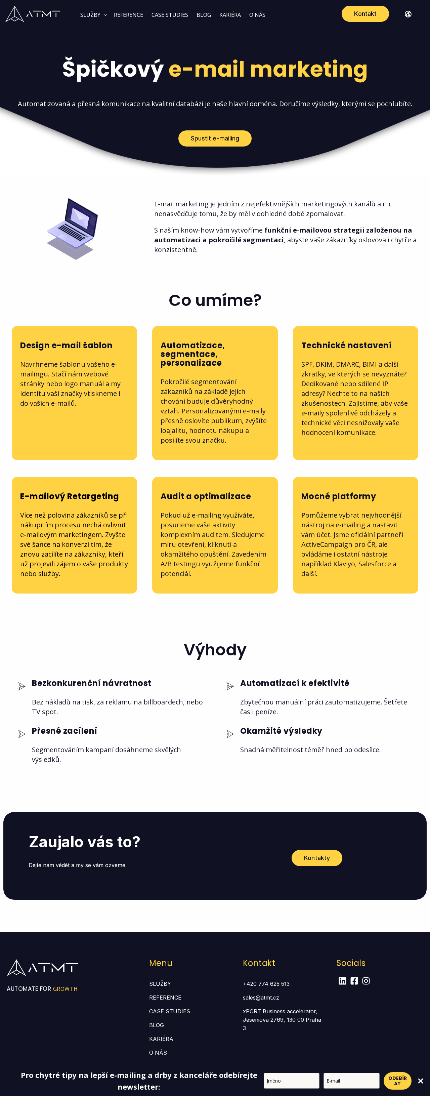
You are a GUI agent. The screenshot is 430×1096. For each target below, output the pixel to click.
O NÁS (257, 14)
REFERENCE (128, 14)
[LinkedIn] (342, 982)
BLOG (204, 14)
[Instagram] (366, 982)
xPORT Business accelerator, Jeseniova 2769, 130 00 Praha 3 (282, 1019)
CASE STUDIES (170, 14)
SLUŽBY (90, 14)
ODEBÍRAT (397, 1081)
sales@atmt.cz (261, 997)
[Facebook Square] (354, 982)
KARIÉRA (230, 14)
